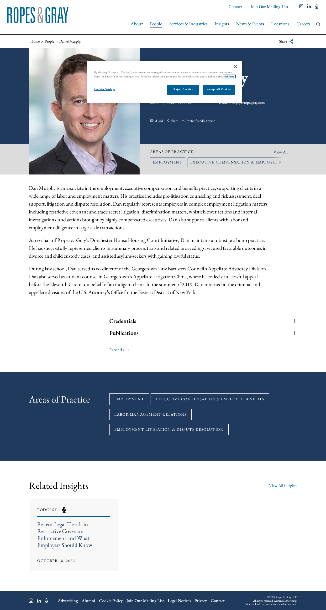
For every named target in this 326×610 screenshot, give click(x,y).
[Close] (235, 66)
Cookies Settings (104, 89)
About (137, 24)
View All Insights (283, 485)
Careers (303, 24)
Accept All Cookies (219, 89)
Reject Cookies (183, 89)
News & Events (250, 24)
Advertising (68, 600)
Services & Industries (188, 24)
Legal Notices (179, 600)
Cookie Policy (111, 600)
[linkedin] (309, 6)
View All (280, 152)
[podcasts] (316, 6)
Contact (235, 6)
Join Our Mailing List (269, 6)
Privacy (201, 600)
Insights (222, 24)
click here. (229, 76)
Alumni (88, 600)
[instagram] (301, 6)
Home (35, 41)
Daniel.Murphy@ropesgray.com (242, 102)
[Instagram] (31, 600)
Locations (280, 24)
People (156, 24)
